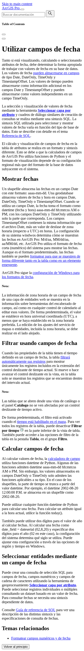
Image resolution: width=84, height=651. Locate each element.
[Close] (4, 34)
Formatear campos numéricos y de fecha (40, 638)
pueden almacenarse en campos (56, 73)
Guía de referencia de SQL (35, 610)
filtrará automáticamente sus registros (36, 359)
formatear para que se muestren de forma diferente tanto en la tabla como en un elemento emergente (41, 260)
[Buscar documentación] (50, 13)
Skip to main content (17, 4)
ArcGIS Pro (11, 8)
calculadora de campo (64, 459)
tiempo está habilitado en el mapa (41, 422)
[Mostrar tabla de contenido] (4, 38)
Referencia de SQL (16, 136)
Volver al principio (16, 646)
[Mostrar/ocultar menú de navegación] (22, 9)
